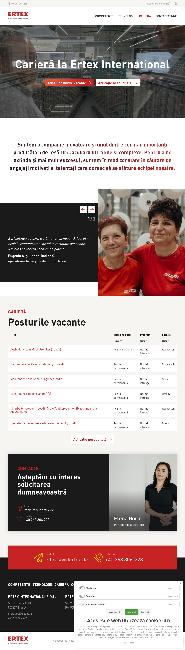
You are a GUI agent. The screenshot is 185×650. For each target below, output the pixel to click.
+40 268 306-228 (19, 3)
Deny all (145, 612)
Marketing (91, 588)
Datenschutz (129, 642)
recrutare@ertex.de (39, 510)
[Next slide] (91, 209)
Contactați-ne (166, 16)
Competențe (104, 16)
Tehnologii (126, 16)
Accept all (131, 612)
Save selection (115, 612)
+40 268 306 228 (36, 520)
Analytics (91, 596)
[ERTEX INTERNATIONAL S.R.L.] (18, 16)
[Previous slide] (83, 209)
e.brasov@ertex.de (67, 559)
